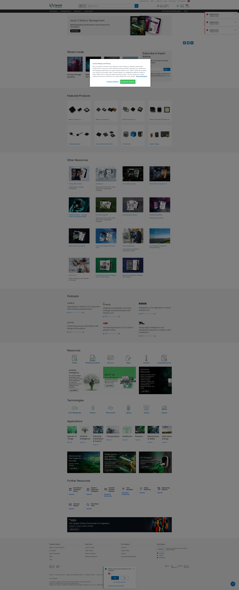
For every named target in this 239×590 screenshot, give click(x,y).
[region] (120, 73)
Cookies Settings (112, 81)
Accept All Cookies (127, 81)
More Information (141, 76)
